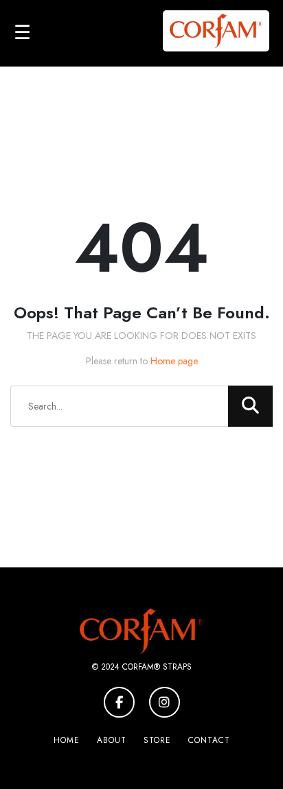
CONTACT (209, 740)
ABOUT (111, 740)
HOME (67, 740)
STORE (157, 740)
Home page (174, 361)
